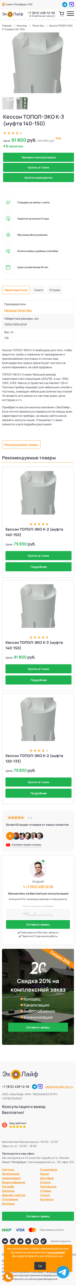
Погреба (8, 1186)
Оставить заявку (38, 924)
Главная (7, 25)
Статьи (45, 1195)
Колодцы (8, 1203)
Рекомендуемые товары (21, 445)
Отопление (10, 1199)
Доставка (47, 1178)
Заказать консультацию (38, 157)
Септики (8, 1169)
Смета (38, 290)
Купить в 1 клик (38, 167)
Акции (44, 1174)
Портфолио (48, 1186)
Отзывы (54, 290)
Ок (40, 1266)
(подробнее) (56, 1252)
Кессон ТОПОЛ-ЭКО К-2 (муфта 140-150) (34, 532)
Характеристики (16, 290)
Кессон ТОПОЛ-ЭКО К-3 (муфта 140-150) (34, 645)
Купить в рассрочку (38, 177)
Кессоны (22, 25)
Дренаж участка (13, 1195)
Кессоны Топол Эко (18, 310)
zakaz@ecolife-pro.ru (59, 1086)
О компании (48, 1169)
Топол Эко (38, 25)
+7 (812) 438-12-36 (41, 14)
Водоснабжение (13, 1182)
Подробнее (39, 567)
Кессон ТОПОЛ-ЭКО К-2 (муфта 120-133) (34, 758)
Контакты (47, 1199)
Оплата (45, 1182)
